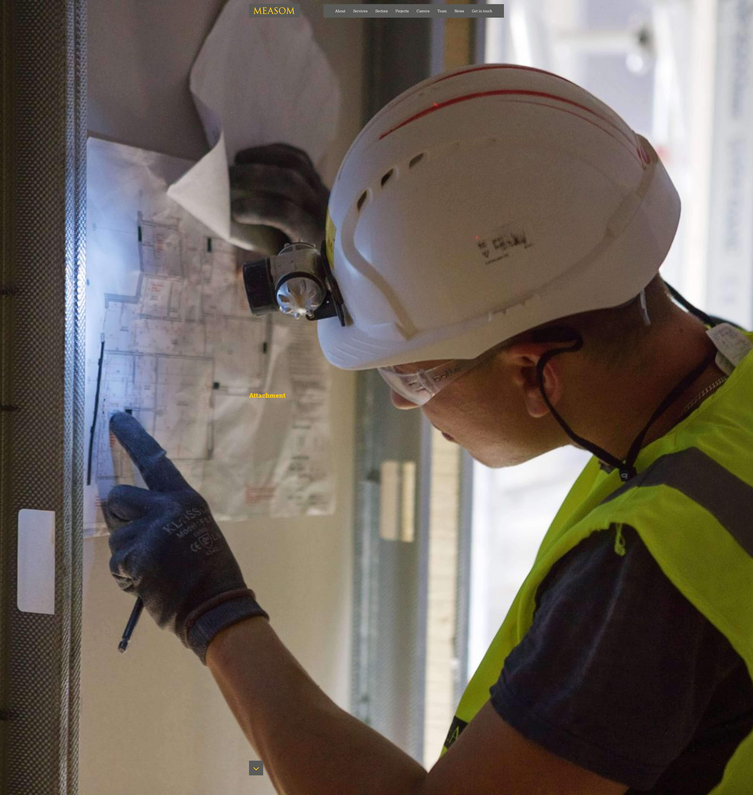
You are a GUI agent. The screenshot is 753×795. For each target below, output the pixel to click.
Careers (423, 10)
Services (360, 10)
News (459, 10)
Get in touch (482, 10)
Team (442, 10)
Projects (402, 10)
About (340, 10)
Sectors (381, 10)
